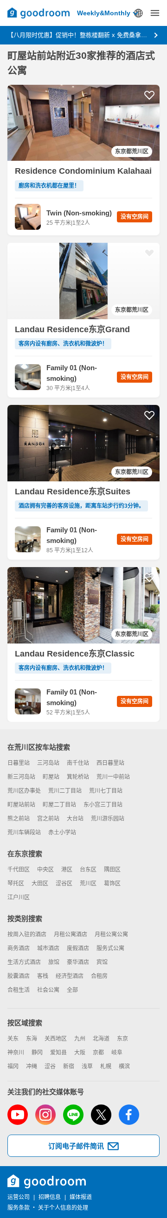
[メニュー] (154, 12)
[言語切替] (138, 12)
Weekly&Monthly (103, 13)
